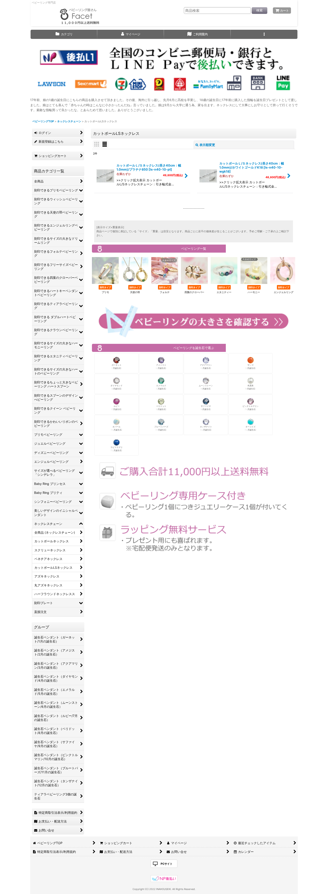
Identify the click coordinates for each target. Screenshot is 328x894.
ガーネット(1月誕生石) (116, 366)
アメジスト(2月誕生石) (161, 366)
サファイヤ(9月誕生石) (206, 407)
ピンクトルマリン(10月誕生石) (251, 407)
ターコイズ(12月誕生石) (250, 428)
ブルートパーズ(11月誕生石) (161, 428)
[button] (264, 34)
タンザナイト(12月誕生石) (206, 428)
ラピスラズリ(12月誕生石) (116, 449)
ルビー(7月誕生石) (116, 407)
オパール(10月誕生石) (116, 428)
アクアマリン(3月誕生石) (206, 366)
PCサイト (166, 863)
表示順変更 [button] (207, 145)
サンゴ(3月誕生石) (250, 366)
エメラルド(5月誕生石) (161, 387)
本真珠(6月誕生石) (250, 387)
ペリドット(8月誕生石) (161, 407)
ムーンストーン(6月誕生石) (206, 387)
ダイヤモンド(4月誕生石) (116, 387)
